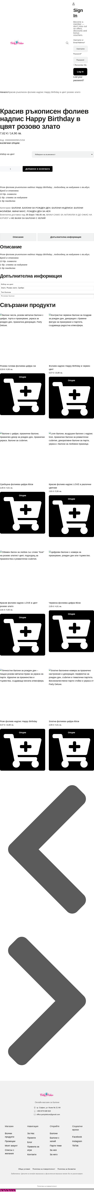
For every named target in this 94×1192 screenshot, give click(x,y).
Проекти (31, 1138)
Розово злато (12, 288)
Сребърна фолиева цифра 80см (16, 484)
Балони (54, 1133)
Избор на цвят (7, 154)
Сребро (21, 288)
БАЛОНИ (16, 208)
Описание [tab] (18, 237)
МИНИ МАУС (19, 211)
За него (54, 1154)
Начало (4, 92)
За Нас (30, 1133)
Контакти (31, 1154)
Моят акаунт (11, 1145)
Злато (3, 288)
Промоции (10, 1141)
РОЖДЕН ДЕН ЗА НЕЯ (38, 211)
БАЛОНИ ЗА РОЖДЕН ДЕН (36, 208)
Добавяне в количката (37, 169)
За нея (53, 1150)
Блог (29, 1142)
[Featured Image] (22, 336)
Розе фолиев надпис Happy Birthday (18, 721)
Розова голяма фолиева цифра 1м (18, 366)
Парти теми (56, 1145)
